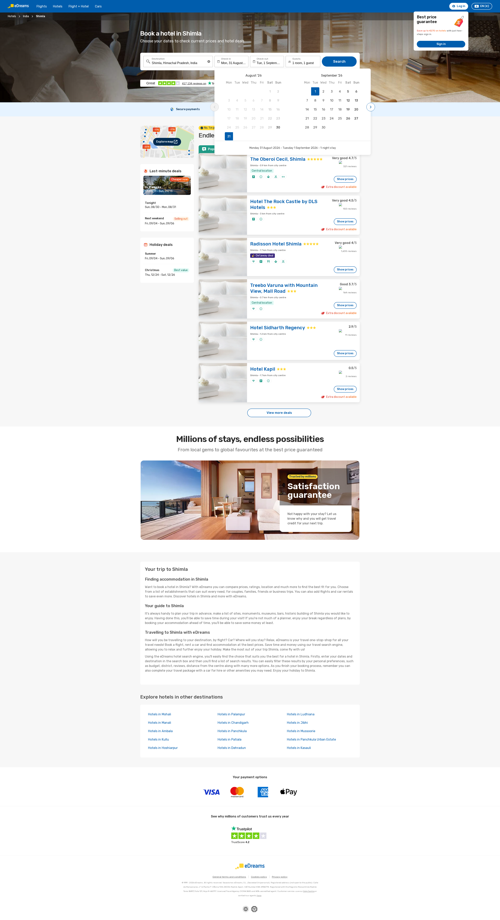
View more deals (279, 413)
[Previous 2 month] (214, 107)
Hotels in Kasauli (299, 748)
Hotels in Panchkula (232, 731)
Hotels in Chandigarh (233, 723)
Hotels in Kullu (158, 739)
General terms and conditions (229, 876)
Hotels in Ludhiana (300, 714)
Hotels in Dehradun (232, 748)
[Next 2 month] (370, 107)
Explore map (164, 141)
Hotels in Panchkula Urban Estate (311, 739)
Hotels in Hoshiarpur (163, 748)
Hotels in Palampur (231, 714)
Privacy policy (280, 876)
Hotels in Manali (159, 723)
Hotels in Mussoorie (301, 731)
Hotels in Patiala (229, 739)
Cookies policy (259, 876)
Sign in (441, 44)
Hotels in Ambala (160, 731)
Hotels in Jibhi (297, 723)
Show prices (345, 179)
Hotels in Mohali (159, 714)
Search (339, 61)
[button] (208, 61)
